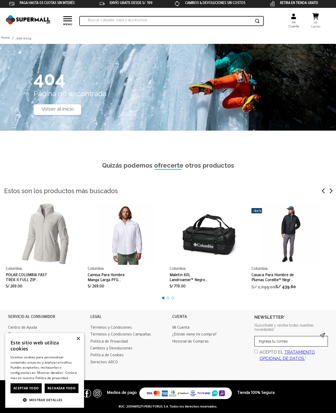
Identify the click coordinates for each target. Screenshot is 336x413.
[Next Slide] (331, 190)
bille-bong (24, 39)
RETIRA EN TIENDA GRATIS (299, 3)
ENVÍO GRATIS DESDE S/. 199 (131, 3)
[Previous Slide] (323, 190)
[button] (163, 298)
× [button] (78, 339)
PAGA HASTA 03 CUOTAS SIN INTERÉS (47, 3)
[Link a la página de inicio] (5, 38)
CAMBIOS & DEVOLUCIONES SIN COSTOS (215, 3)
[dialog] (44, 370)
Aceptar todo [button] (26, 388)
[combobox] (171, 21)
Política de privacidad (51, 378)
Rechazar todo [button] (62, 388)
